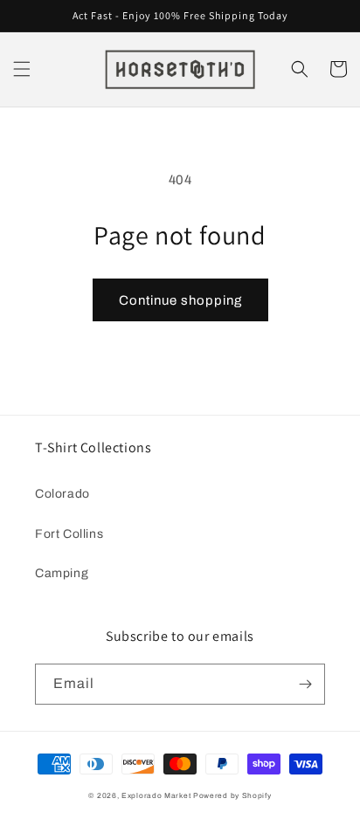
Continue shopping (180, 300)
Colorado (62, 493)
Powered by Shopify (232, 796)
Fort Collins (69, 533)
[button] (22, 69)
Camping (61, 573)
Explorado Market (155, 796)
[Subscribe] (305, 684)
